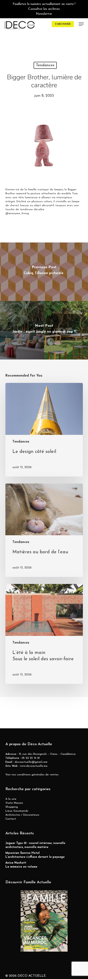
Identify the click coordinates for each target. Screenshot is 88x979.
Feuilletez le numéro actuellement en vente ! (44, 4)
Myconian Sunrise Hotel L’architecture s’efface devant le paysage (35, 855)
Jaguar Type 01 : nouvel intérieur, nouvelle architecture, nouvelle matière (35, 845)
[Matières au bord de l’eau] (44, 530)
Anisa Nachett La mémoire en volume (21, 865)
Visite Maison (14, 803)
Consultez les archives (44, 9)
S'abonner (63, 24)
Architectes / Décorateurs (22, 815)
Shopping (11, 807)
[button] (81, 24)
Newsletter (44, 14)
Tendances (45, 65)
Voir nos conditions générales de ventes (31, 774)
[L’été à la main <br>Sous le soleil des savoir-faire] (44, 634)
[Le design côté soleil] (44, 430)
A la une (10, 799)
